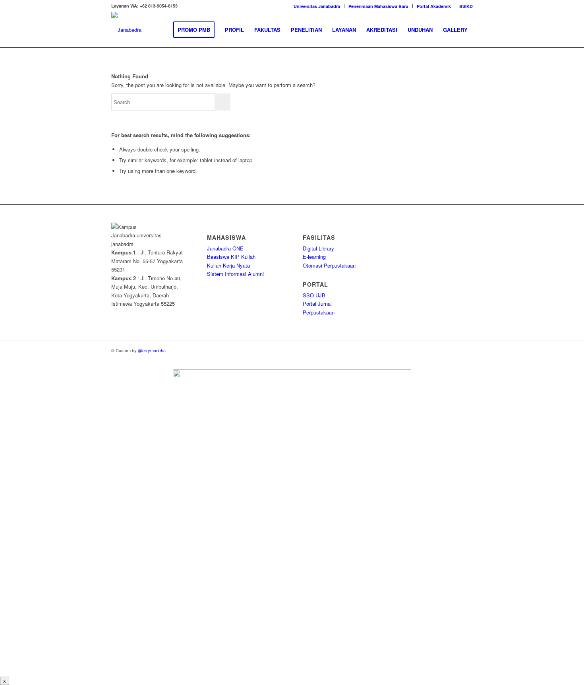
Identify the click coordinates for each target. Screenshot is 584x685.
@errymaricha (152, 350)
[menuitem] (317, 6)
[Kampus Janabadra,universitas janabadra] (126, 30)
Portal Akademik (434, 6)
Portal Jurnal (317, 303)
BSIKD (466, 6)
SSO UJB (314, 295)
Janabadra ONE (225, 248)
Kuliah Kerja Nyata (228, 265)
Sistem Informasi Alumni (235, 273)
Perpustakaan (319, 312)
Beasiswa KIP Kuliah (231, 256)
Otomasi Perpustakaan (329, 265)
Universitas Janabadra (317, 6)
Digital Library (318, 248)
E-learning (314, 256)
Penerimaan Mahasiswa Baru (378, 6)
